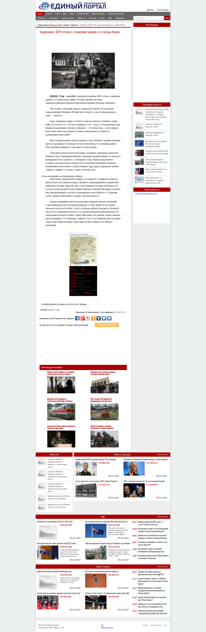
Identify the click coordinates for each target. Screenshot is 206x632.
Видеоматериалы (98, 13)
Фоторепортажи (83, 13)
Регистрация (163, 9)
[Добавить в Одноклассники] (93, 318)
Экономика (53, 18)
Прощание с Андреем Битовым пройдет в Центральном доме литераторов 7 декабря (145, 459)
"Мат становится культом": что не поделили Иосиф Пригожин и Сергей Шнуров (143, 481)
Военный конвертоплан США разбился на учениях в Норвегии (153, 557)
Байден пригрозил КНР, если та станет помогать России (156, 170)
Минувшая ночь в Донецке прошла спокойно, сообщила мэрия (103, 373)
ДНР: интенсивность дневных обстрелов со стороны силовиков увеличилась (102, 427)
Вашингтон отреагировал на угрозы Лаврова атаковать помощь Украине (152, 536)
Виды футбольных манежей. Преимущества (54, 571)
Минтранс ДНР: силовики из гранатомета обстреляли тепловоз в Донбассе (59, 400)
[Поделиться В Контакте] (109, 318)
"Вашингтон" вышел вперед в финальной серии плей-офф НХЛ (151, 573)
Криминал (120, 18)
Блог (64, 13)
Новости (49, 13)
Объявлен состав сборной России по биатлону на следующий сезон (152, 605)
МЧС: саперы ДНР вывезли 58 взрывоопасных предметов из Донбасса (101, 400)
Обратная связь (156, 625)
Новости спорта (103, 566)
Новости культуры (122, 454)
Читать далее (113, 475)
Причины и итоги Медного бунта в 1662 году (55, 521)
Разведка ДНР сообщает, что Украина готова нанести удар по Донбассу (60, 373)
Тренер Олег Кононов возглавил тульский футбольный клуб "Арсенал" (152, 612)
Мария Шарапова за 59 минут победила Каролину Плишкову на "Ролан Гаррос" (151, 591)
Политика (41, 18)
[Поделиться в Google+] (82, 318)
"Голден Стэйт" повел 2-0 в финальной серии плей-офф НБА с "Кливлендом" (107, 593)
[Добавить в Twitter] (104, 318)
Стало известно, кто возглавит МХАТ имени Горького (96, 481)
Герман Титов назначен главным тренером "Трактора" (58, 593)
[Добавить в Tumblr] (98, 318)
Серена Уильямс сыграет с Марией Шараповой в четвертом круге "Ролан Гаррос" (153, 581)
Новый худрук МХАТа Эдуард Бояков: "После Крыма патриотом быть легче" (95, 459)
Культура (92, 18)
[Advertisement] (84, 42)
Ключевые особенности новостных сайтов (153, 125)
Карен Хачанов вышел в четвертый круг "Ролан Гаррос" (152, 598)
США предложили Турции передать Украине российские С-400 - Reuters (156, 162)
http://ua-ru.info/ (54, 309)
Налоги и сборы (67, 18)
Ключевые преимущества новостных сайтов (154, 133)
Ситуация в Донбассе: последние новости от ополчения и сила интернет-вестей (58, 463)
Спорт (102, 18)
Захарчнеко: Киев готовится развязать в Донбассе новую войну (61, 427)
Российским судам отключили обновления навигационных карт (151, 550)
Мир (110, 18)
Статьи (57, 13)
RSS (165, 625)
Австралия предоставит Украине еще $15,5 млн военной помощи (156, 152)
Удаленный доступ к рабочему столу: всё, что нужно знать (59, 497)
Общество (81, 18)
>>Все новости (162, 454)
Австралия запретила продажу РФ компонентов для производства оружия (156, 144)
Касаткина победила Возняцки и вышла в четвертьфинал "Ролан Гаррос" (101, 571)
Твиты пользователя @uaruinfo (146, 193)
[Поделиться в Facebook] (77, 318)
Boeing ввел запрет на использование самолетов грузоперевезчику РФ (154, 180)
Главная (40, 13)
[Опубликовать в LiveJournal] (88, 318)
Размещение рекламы (116, 13)
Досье (72, 13)
